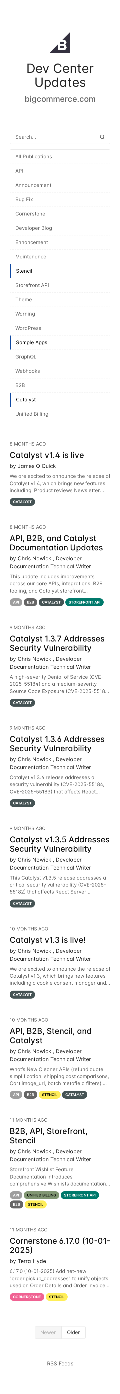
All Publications (33, 156)
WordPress (28, 328)
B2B (20, 385)
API (19, 171)
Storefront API (32, 285)
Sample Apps (31, 342)
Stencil (24, 271)
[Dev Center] (60, 44)
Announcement (33, 185)
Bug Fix (24, 199)
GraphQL (25, 356)
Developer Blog (33, 228)
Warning (25, 314)
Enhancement (31, 242)
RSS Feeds (60, 1363)
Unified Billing (31, 414)
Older (73, 1332)
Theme (23, 299)
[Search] (102, 137)
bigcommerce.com (60, 99)
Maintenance (30, 256)
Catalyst (26, 399)
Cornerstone (30, 213)
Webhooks (27, 371)
